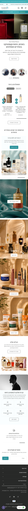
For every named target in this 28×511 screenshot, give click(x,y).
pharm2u (17, 504)
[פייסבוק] (18, 496)
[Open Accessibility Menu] (3, 507)
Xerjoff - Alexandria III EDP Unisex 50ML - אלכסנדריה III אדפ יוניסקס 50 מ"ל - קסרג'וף (7, 109)
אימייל (24, 484)
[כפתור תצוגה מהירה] (16, 100)
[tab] (16, 61)
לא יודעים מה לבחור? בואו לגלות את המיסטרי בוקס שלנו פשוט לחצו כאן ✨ (14, 1)
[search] (18, 7)
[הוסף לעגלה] (16, 102)
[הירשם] (4, 484)
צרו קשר (20, 507)
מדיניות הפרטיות (10, 487)
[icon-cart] (22, 7)
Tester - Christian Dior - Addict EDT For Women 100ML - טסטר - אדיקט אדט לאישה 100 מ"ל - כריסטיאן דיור (20, 109)
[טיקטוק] (10, 496)
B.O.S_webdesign (16, 506)
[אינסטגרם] (14, 496)
